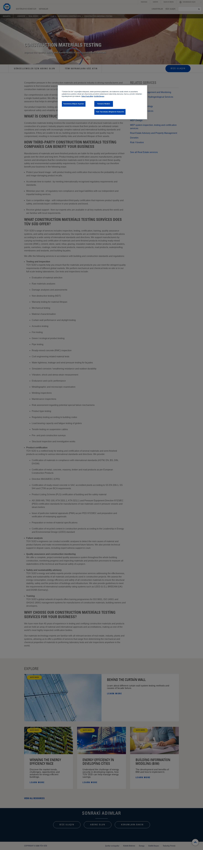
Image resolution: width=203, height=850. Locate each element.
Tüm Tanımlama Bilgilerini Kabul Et (110, 112)
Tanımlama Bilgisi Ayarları (73, 104)
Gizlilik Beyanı (99, 96)
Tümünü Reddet (103, 104)
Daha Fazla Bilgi (87, 96)
